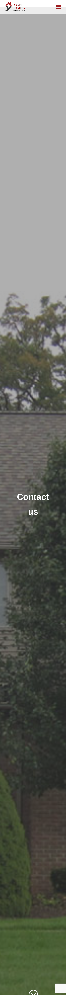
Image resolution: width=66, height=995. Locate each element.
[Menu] (58, 6)
